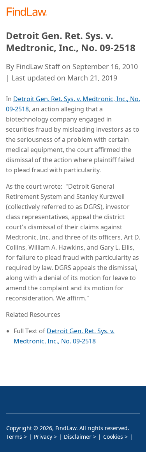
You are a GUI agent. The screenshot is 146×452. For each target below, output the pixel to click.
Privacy (43, 436)
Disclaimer (77, 436)
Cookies (113, 436)
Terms (14, 436)
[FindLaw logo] (29, 12)
